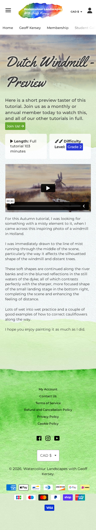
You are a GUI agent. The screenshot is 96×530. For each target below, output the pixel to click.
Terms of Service (48, 403)
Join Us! (14, 126)
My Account (48, 389)
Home (8, 28)
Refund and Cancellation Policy (48, 410)
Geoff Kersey (30, 28)
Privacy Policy (48, 417)
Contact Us (48, 396)
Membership (58, 28)
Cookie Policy (48, 423)
